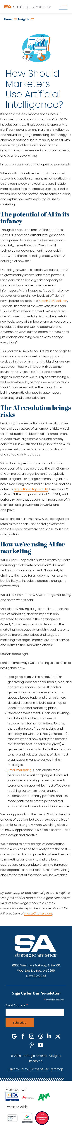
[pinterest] (31, 1045)
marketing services (38, 913)
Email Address (17, 1005)
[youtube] (40, 1045)
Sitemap (57, 1069)
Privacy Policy (18, 1069)
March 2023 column (53, 301)
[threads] (40, 1036)
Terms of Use (39, 1069)
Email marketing (19, 770)
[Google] (14, 1036)
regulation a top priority (31, 489)
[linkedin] (49, 1036)
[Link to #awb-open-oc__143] (63, 7)
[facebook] (22, 1036)
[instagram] (31, 1036)
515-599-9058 (36, 976)
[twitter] (57, 1036)
